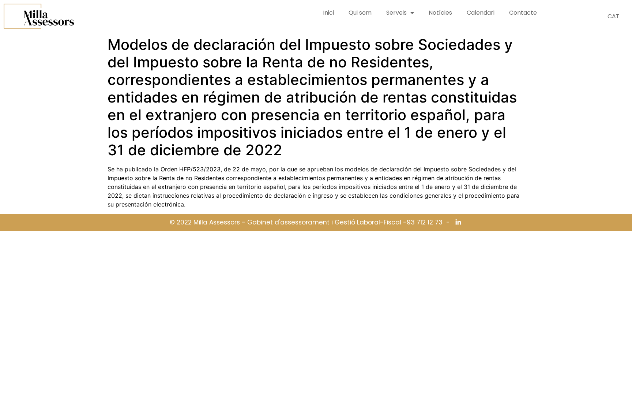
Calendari (480, 12)
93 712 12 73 (425, 222)
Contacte (523, 12)
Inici (328, 12)
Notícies (440, 12)
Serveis (396, 12)
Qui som (360, 12)
